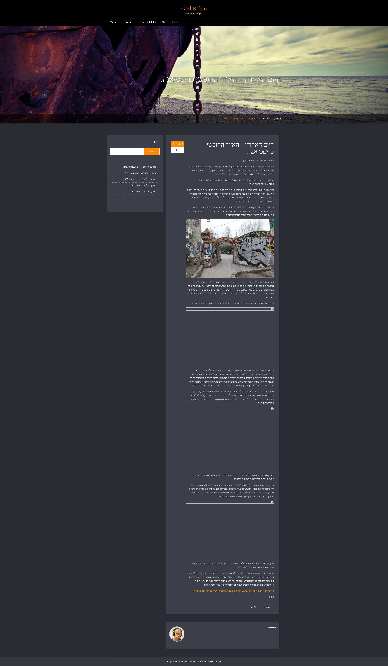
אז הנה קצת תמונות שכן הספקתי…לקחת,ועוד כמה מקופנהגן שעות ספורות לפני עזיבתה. (234, 591)
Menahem (266, 607)
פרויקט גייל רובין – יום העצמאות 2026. (139, 167)
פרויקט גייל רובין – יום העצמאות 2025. (139, 179)
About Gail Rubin (147, 22)
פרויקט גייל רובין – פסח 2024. (143, 192)
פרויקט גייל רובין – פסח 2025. (143, 185)
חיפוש (156, 142)
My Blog (277, 118)
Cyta (164, 22)
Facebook (128, 22)
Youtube (114, 22)
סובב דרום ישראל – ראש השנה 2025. (140, 173)
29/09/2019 (177, 144)
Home (175, 22)
